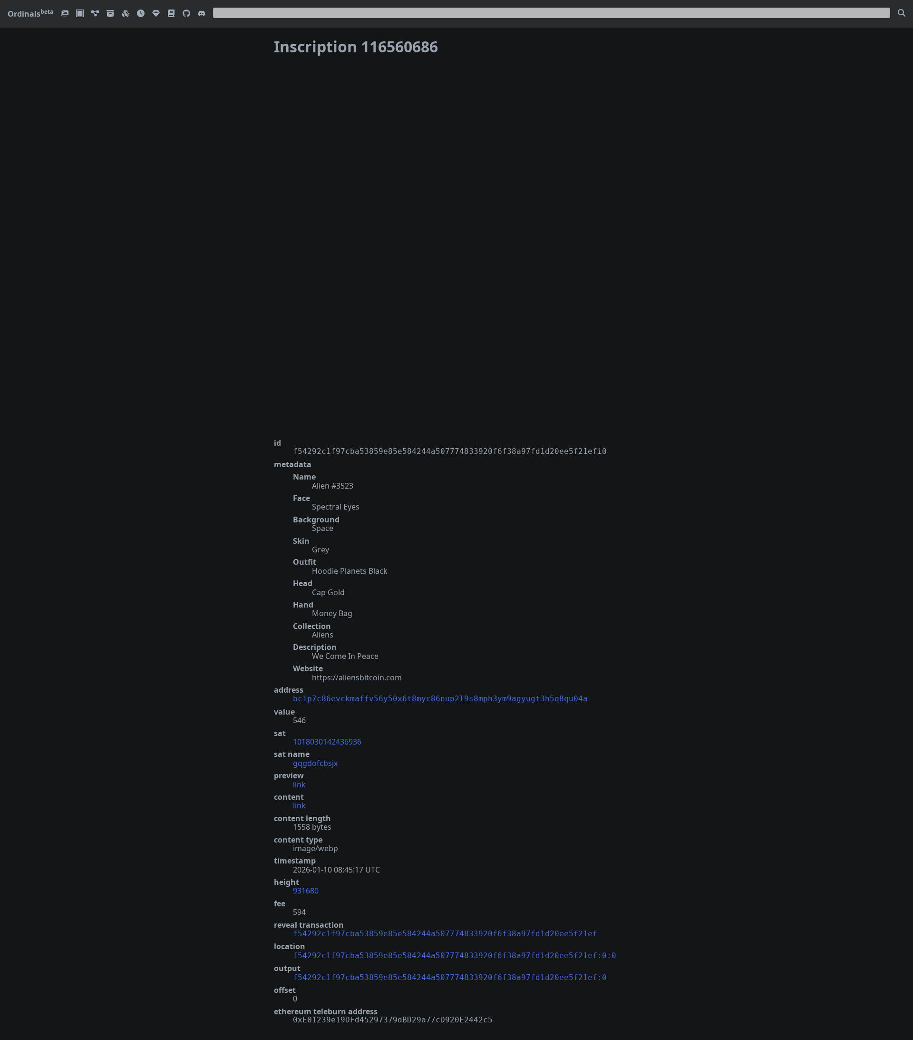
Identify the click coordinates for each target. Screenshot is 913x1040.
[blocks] (125, 14)
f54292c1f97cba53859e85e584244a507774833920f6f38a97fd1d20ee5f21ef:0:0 (454, 955)
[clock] (141, 14)
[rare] (156, 14)
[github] (186, 14)
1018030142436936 (327, 741)
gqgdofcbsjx (315, 763)
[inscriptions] (64, 14)
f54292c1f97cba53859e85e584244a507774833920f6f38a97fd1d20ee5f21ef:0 (450, 977)
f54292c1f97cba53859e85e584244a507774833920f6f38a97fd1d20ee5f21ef (445, 933)
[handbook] (171, 14)
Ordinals (30, 14)
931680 (306, 890)
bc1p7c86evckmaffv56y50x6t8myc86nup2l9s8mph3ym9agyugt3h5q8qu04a (440, 698)
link (299, 784)
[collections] (95, 14)
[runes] (80, 14)
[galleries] (110, 14)
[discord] (201, 14)
